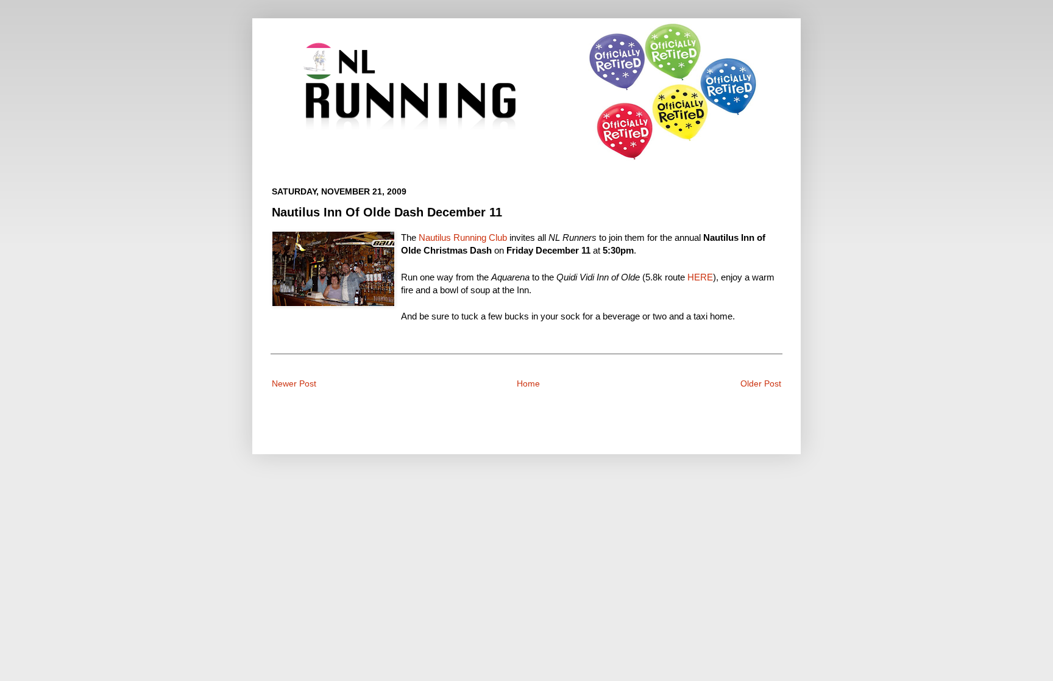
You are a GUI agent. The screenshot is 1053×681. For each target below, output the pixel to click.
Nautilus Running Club (463, 237)
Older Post (760, 383)
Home (528, 383)
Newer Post (294, 383)
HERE (700, 277)
